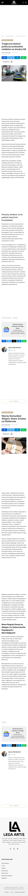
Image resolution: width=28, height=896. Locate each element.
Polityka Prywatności (7, 875)
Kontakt (3, 868)
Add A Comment (14, 401)
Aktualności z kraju (10, 36)
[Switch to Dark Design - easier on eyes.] (23, 2)
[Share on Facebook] (4, 57)
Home (3, 36)
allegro (4, 722)
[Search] (25, 2)
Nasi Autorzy (5, 870)
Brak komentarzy (6, 53)
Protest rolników (6, 317)
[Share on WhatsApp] (23, 57)
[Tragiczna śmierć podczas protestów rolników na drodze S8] (14, 73)
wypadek (15, 317)
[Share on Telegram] (17, 57)
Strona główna (5, 863)
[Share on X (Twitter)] (11, 57)
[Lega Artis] (14, 2)
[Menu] (3, 2)
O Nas (3, 865)
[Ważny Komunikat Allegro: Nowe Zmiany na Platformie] (14, 445)
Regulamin (4, 878)
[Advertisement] (14, 19)
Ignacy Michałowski (6, 52)
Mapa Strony (5, 873)
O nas (11, 892)
